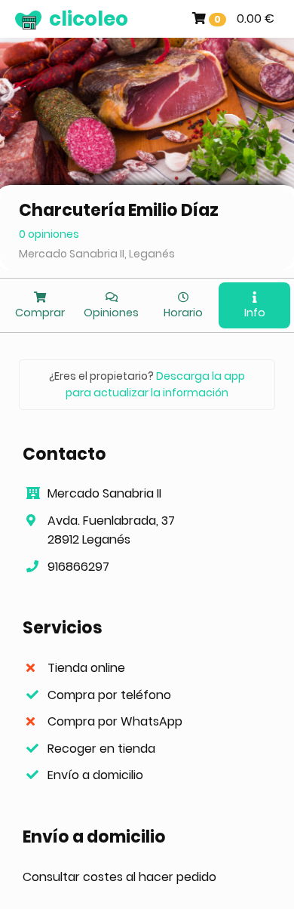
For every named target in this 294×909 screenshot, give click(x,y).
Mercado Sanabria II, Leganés (97, 253)
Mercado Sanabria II (104, 493)
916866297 (78, 566)
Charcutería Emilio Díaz (119, 210)
